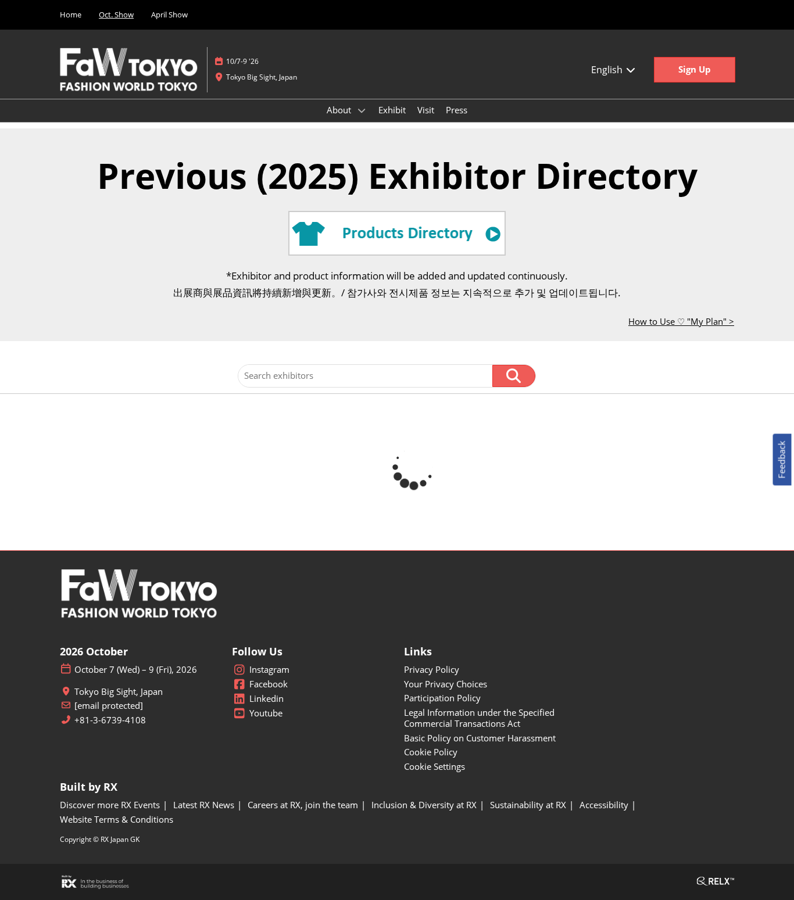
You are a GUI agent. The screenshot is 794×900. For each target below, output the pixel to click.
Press (456, 110)
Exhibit (392, 110)
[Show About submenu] (361, 110)
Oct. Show (116, 14)
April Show (169, 14)
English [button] (608, 69)
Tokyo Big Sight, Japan (261, 77)
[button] (694, 70)
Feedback (782, 459)
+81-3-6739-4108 (110, 720)
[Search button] (513, 376)
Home (70, 14)
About (340, 110)
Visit (425, 110)
